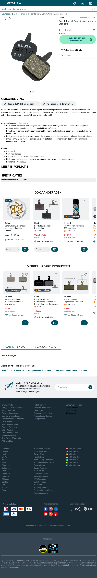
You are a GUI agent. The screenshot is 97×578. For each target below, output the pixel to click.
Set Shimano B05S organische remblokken (14, 300)
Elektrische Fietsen (42, 449)
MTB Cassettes (40, 479)
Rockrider (6, 474)
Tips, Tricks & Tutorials (11, 438)
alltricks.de (74, 457)
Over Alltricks (7, 405)
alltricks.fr (73, 451)
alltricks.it (73, 460)
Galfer (61, 18)
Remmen (23, 14)
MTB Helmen (39, 485)
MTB (16, 14)
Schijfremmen (40, 482)
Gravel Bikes (39, 454)
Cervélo (5, 451)
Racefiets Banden (41, 476)
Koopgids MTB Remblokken (21, 104)
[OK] (90, 387)
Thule (4, 460)
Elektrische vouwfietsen (43, 490)
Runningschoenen (41, 493)
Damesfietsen (39, 465)
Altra (4, 462)
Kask (4, 454)
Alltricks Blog (7, 441)
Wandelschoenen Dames (44, 462)
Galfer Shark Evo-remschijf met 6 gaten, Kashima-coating (15, 228)
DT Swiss (5, 457)
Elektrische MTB (40, 451)
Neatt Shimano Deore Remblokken (43, 227)
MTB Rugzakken (40, 487)
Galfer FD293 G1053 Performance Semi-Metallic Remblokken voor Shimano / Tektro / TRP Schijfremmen (45, 301)
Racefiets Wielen (41, 474)
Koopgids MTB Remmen (58, 104)
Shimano (5, 479)
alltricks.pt (73, 462)
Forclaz (5, 471)
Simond (5, 465)
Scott (4, 490)
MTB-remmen (17, 371)
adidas (5, 482)
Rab (3, 485)
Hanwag (5, 476)
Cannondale (7, 449)
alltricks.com (74, 465)
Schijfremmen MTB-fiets (39, 371)
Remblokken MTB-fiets (66, 371)
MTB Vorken (39, 471)
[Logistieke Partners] (82, 509)
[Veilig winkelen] (17, 511)
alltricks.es (74, 454)
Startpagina (6, 14)
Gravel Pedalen (40, 468)
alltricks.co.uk (75, 449)
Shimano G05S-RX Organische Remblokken (73, 300)
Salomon (6, 468)
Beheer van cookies (74, 405)
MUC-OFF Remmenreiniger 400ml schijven (74, 227)
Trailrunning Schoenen (43, 460)
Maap (4, 487)
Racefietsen (39, 457)
